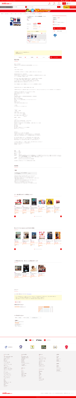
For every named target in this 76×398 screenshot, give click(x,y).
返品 (39, 375)
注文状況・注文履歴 (23, 373)
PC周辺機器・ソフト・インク (7, 367)
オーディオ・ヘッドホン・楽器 (8, 364)
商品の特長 (20, 57)
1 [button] (34, 216)
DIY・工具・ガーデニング (7, 373)
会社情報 (57, 356)
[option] (18, 206)
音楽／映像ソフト (7, 13)
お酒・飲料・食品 (6, 383)
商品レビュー (40, 363)
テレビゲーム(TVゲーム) (7, 377)
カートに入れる (59, 28)
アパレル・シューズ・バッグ (7, 375)
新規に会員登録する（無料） (25, 356)
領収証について (23, 374)
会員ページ (49, 4)
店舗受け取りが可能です (57, 24)
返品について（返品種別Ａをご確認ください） (59, 23)
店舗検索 (57, 365)
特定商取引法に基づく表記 (67, 393)
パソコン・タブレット (6, 366)
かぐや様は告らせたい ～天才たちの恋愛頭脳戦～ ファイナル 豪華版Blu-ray (37, 40)
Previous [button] (15, 216)
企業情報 (57, 354)
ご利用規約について (23, 365)
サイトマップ (72, 393)
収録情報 (32, 57)
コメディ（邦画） (19, 13)
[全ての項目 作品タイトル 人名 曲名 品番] (20, 7)
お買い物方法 (59, 4)
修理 (39, 372)
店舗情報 (57, 363)
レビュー (44, 57)
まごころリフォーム (58, 371)
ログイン (22, 370)
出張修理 (40, 373)
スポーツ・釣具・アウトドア (7, 374)
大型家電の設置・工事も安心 (25, 357)
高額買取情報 (58, 370)
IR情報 (57, 357)
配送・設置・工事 (41, 364)
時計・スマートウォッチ (7, 376)
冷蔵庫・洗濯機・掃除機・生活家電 (8, 356)
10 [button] (41, 216)
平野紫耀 (28, 20)
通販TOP (2, 13)
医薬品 (4, 384)
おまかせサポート (41, 380)
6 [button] (38, 216)
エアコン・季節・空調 (6, 357)
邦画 (15, 13)
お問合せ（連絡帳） (23, 375)
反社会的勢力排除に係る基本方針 (59, 393)
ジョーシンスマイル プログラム (25, 363)
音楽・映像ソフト (6, 385)
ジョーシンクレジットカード (42, 357)
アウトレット (5, 386)
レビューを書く (44, 33)
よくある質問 (23, 364)
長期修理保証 (40, 371)
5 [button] (37, 216)
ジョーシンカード (41, 356)
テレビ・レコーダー (6, 363)
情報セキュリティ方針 (52, 393)
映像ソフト (12, 13)
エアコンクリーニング (41, 366)
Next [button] (61, 216)
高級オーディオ (6, 365)
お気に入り (54, 4)
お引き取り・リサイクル (42, 365)
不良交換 (40, 374)
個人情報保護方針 (46, 393)
